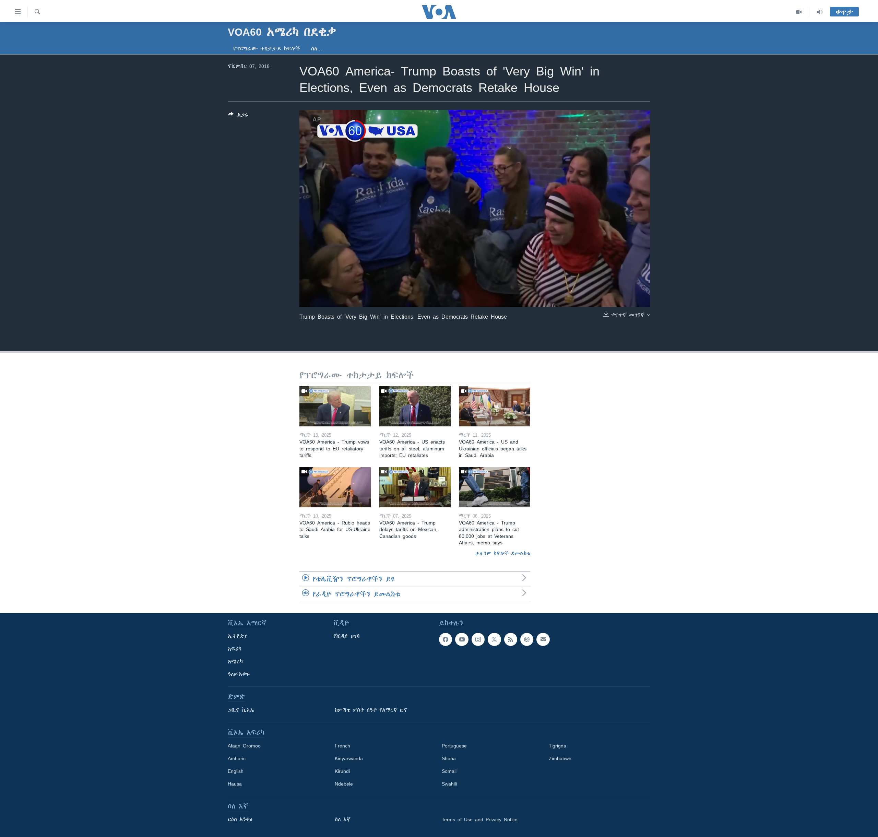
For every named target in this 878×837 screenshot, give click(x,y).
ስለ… (316, 49)
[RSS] (510, 639)
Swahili (449, 784)
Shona (449, 758)
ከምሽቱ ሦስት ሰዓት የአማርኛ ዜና (371, 710)
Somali (449, 771)
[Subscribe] (542, 639)
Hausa (235, 784)
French (342, 746)
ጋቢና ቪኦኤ (241, 710)
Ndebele (344, 784)
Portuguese (454, 746)
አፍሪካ (234, 649)
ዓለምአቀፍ (239, 674)
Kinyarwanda (349, 758)
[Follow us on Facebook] (445, 639)
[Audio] (819, 12)
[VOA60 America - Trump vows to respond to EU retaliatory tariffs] (335, 406)
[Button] (238, 116)
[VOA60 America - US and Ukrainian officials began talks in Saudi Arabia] (494, 406)
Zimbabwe (560, 758)
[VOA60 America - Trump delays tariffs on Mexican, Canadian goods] (415, 487)
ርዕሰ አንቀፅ (240, 819)
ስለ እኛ (343, 819)
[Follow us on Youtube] (461, 639)
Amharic (237, 758)
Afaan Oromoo (244, 746)
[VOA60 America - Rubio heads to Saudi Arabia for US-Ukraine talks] (335, 487)
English (236, 771)
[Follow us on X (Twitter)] (494, 639)
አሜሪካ (235, 662)
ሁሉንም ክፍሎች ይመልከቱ (502, 553)
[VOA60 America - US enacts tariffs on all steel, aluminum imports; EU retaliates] (415, 406)
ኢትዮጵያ (238, 636)
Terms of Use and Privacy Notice (480, 819)
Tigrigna (557, 746)
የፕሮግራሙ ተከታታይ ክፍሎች (266, 49)
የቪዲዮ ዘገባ (346, 636)
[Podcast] (526, 639)
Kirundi (342, 771)
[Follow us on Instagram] (478, 639)
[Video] (798, 12)
